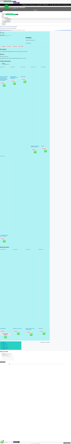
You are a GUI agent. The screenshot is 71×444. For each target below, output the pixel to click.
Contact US (4, 24)
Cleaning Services (5, 347)
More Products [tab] (21, 46)
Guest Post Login (7, 18)
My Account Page (5, 17)
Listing (14, 7)
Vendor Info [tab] (14, 46)
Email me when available (5, 334)
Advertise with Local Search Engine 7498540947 (8, 28)
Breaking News (4, 343)
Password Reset (8, 19)
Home (1, 35)
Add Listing (4, 22)
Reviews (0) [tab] (9, 46)
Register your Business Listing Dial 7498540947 (28, 4)
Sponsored (4, 349)
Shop (3, 16)
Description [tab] (3, 46)
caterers (3, 345)
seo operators (38, 443)
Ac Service (4, 341)
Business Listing (5, 35)
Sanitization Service (5, 348)
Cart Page (7, 20)
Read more (13, 81)
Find (3, 15)
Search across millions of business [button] (5, 0)
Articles (3, 23)
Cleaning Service (5, 346)
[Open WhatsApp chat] (6, 6)
